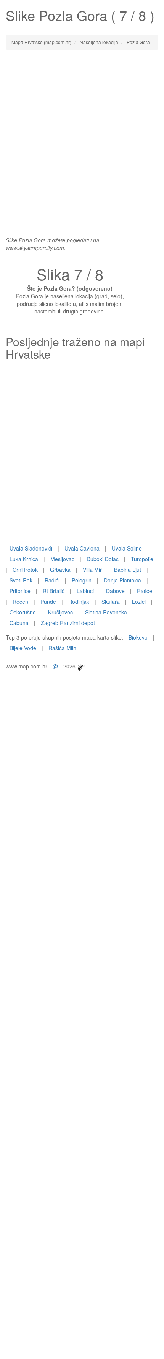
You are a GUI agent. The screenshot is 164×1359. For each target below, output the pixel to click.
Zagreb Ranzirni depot (68, 623)
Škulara (110, 601)
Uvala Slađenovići (31, 548)
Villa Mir (92, 569)
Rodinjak (78, 601)
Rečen (20, 601)
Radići (52, 580)
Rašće (144, 591)
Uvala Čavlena (82, 548)
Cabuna (19, 623)
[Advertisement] (82, 139)
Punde (48, 601)
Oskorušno (23, 612)
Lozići (139, 601)
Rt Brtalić (53, 591)
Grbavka (60, 569)
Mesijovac (62, 559)
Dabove (115, 591)
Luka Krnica (24, 559)
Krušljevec (60, 612)
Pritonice (20, 591)
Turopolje (142, 559)
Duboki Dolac (103, 559)
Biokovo (138, 637)
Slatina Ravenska (106, 612)
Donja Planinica (122, 580)
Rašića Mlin (62, 648)
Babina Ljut (127, 569)
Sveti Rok (21, 580)
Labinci (85, 591)
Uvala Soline (127, 548)
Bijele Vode (23, 648)
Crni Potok (25, 569)
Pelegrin (82, 580)
